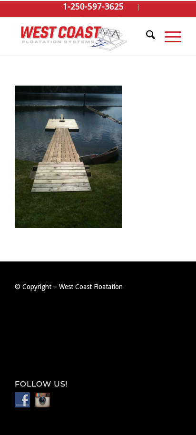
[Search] (146, 37)
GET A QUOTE (93, 21)
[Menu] (168, 37)
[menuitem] (93, 7)
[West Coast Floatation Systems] (81, 37)
